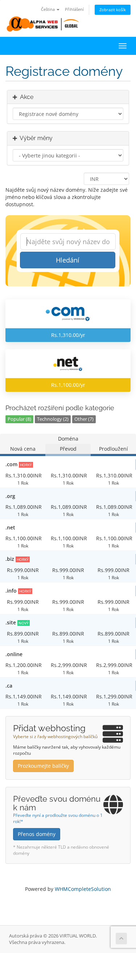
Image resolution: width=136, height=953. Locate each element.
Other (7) (84, 419)
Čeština (48, 9)
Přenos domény (36, 834)
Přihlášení (74, 9)
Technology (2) (53, 419)
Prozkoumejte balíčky (43, 765)
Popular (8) (19, 419)
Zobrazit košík (112, 9)
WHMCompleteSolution (83, 888)
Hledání (67, 260)
